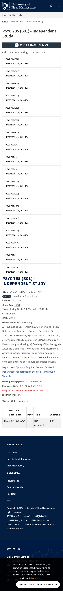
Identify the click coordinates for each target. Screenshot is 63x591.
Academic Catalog (15, 465)
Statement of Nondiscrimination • (37, 524)
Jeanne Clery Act (15, 528)
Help (9, 500)
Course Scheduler (15, 487)
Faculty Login (13, 480)
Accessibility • (14, 524)
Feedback (11, 493)
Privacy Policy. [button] (35, 578)
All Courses (12, 452)
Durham (6, 296)
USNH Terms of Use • (41, 520)
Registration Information (19, 459)
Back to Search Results (33, 45)
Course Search (12, 15)
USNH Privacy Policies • (18, 520)
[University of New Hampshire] (21, 5)
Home (5, 21)
